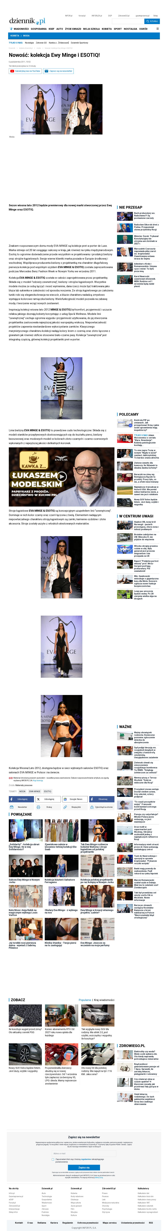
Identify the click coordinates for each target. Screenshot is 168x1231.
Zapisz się (84, 1167)
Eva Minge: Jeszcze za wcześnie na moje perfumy (95, 944)
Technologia (47, 1196)
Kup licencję (38, 780)
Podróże (45, 1212)
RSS (151, 1223)
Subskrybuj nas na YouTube (27, 71)
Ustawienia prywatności (133, 1223)
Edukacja (74, 1200)
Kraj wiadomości (104, 1000)
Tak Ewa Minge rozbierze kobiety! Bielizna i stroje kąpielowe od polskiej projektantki (94, 848)
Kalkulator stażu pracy (147, 1200)
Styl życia (106, 1212)
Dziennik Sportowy (79, 43)
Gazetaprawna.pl (16, 1196)
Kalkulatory (143, 1188)
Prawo (104, 1193)
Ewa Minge (34, 791)
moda (39, 48)
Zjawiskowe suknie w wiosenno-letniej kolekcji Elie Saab (61, 847)
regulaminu (86, 1159)
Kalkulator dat (143, 1193)
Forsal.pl (12, 1203)
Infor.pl (12, 1193)
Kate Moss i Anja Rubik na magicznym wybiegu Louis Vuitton (23, 912)
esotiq (47, 791)
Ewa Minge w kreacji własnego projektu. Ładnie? (97, 911)
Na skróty (14, 1188)
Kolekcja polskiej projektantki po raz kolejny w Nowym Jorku (97, 880)
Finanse (105, 1196)
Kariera (54, 1223)
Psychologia (107, 1209)
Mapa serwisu (110, 1223)
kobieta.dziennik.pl (26, 48)
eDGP (11, 1200)
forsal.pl (82, 16)
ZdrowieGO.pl (123, 16)
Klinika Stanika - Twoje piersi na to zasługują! (60, 944)
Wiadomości (47, 1203)
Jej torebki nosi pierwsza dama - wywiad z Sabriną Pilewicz (22, 945)
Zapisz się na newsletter (60, 71)
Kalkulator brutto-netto (147, 1209)
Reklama (42, 1223)
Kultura (74, 1215)
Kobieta (14, 35)
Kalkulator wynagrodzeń (148, 1212)
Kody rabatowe (77, 1196)
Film (72, 1209)
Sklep (155, 16)
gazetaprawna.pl (142, 16)
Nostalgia (29, 43)
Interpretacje (14, 1209)
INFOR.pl (68, 16)
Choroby (105, 1206)
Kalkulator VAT (144, 1203)
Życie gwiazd (76, 1206)
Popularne (85, 1000)
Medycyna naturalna (110, 1203)
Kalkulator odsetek (145, 1206)
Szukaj (154, 21)
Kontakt (19, 1223)
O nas (30, 1223)
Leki (103, 1200)
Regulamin (67, 1223)
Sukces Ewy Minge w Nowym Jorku (24, 880)
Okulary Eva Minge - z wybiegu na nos (61, 911)
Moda (26, 35)
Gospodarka (47, 1200)
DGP (110, 16)
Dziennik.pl (47, 1188)
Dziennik (12, 48)
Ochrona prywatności (87, 1223)
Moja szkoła (76, 1203)
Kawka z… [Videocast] (59, 43)
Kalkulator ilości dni (145, 1196)
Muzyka (74, 1212)
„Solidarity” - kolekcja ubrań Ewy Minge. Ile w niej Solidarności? (24, 847)
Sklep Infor (13, 1212)
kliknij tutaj (99, 1177)
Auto (44, 1193)
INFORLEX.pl (97, 16)
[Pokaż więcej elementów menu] (157, 28)
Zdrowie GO (41, 43)
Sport (44, 1206)
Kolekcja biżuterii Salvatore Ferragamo (60, 880)
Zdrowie (45, 1209)
